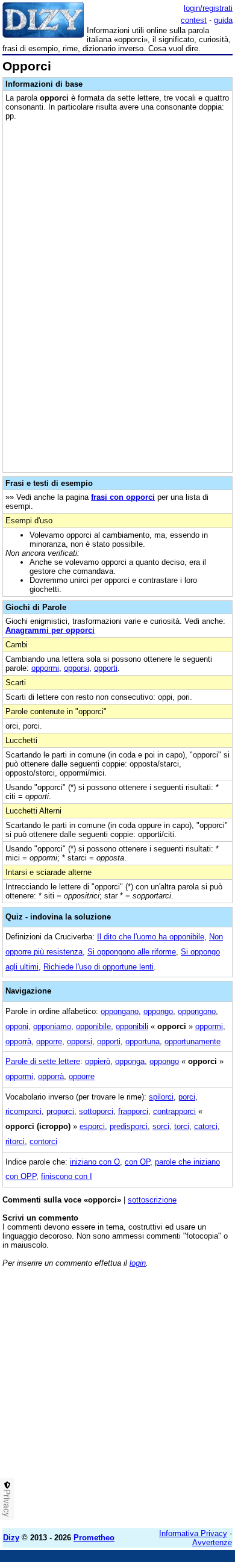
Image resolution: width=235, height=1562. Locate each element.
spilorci (161, 1096)
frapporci (133, 1111)
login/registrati (208, 8)
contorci (43, 1141)
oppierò (97, 1061)
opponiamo (52, 1026)
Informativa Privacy (193, 1533)
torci (181, 1126)
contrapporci (174, 1111)
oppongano (120, 1011)
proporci (60, 1111)
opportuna (142, 1041)
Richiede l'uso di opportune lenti (98, 966)
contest (194, 20)
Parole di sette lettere (42, 1061)
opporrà (18, 1041)
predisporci (129, 1126)
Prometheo (94, 1537)
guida (223, 20)
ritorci (15, 1141)
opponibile (93, 1026)
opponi (16, 1026)
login (138, 1263)
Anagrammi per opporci (50, 630)
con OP (137, 1161)
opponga (130, 1061)
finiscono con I (66, 1176)
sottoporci (96, 1111)
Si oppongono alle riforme (131, 951)
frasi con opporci (123, 497)
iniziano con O (95, 1161)
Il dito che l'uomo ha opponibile (150, 936)
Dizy (11, 1537)
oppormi (45, 668)
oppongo (158, 1011)
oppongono (197, 1011)
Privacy (7, 1503)
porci (186, 1096)
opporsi (76, 668)
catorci (206, 1126)
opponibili (132, 1026)
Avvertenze (212, 1542)
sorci (160, 1126)
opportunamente (192, 1041)
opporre (49, 1041)
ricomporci (23, 1111)
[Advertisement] (117, 1401)
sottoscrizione (152, 1199)
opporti (106, 668)
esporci (92, 1126)
